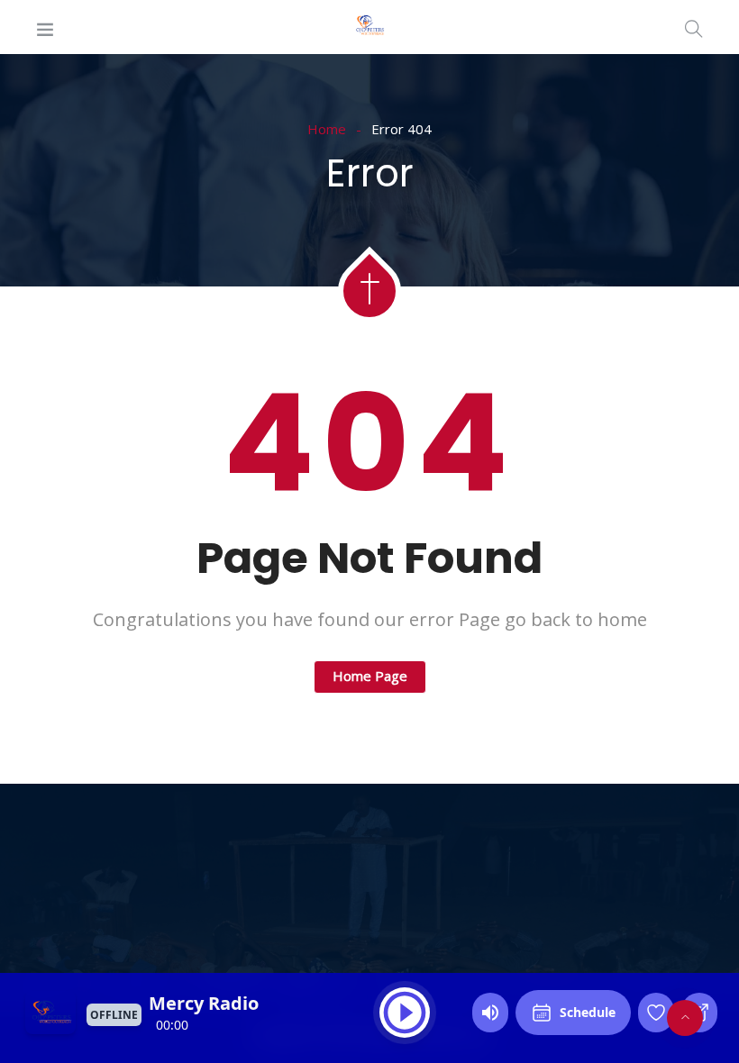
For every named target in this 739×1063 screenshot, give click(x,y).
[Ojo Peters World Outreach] (370, 27)
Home (326, 129)
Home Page (370, 676)
